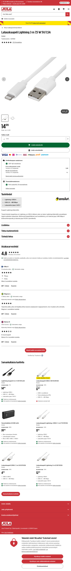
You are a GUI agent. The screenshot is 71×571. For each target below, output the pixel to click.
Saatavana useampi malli (44, 401)
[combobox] (35, 14)
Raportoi (13, 286)
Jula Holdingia (8, 532)
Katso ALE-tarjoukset (39, 23)
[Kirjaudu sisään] (54, 9)
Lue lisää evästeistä (39, 549)
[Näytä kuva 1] (4, 118)
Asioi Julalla (5, 504)
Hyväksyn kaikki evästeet (42, 556)
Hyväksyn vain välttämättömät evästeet (42, 561)
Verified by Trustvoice (34, 355)
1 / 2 (63, 111)
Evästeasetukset (42, 566)
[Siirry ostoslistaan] (59, 9)
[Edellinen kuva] (4, 79)
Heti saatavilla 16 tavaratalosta (14, 401)
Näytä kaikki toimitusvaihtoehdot (14, 176)
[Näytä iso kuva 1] (35, 79)
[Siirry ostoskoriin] (64, 9)
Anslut (3, 36)
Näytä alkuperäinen (20, 299)
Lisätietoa (5, 225)
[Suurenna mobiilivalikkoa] (68, 9)
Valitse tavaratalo (9, 19)
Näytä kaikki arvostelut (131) (35, 350)
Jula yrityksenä (7, 509)
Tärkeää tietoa (7, 236)
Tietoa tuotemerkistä (9, 230)
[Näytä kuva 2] (12, 118)
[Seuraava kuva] (67, 79)
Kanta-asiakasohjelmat (9, 515)
